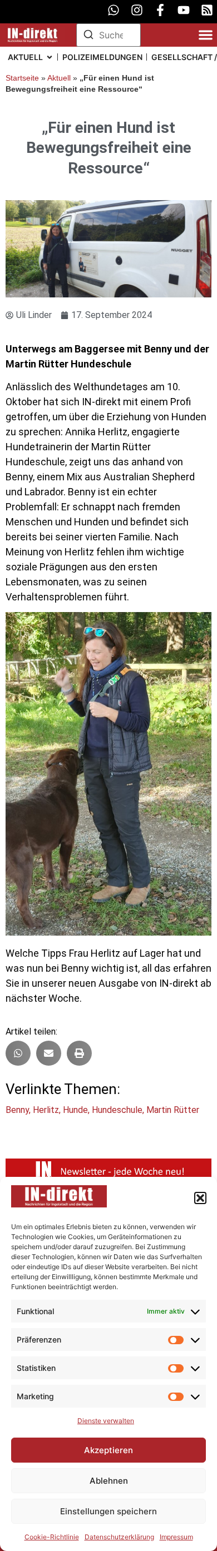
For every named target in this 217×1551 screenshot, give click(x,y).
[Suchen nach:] (108, 35)
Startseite (22, 78)
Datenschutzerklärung (119, 1537)
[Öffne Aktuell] (49, 57)
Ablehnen (109, 1480)
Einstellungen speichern (108, 1511)
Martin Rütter (172, 1110)
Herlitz (46, 1110)
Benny (17, 1110)
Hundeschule (117, 1110)
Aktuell (59, 78)
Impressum (176, 1537)
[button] (200, 1198)
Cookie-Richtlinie (51, 1537)
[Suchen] (88, 36)
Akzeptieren (108, 1450)
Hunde (75, 1110)
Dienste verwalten (105, 1420)
